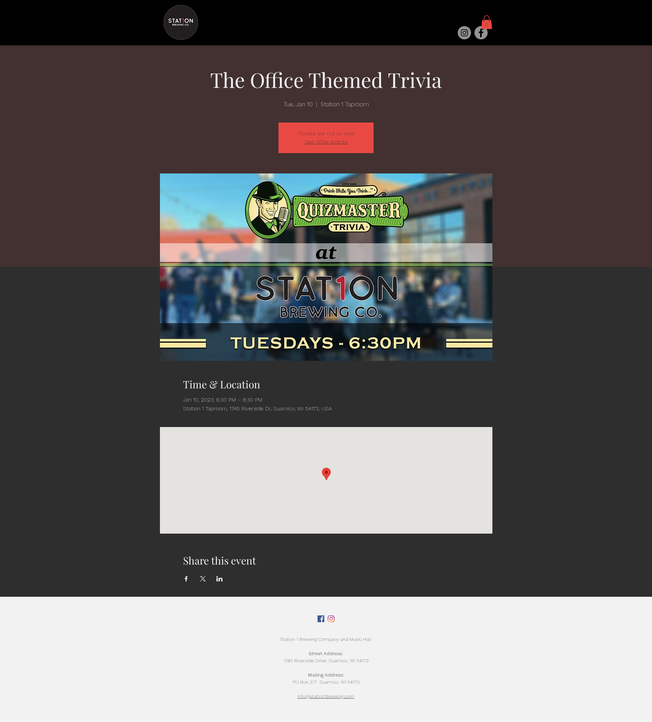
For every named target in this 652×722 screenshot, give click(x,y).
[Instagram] (464, 32)
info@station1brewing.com (325, 696)
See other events (326, 141)
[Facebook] (481, 32)
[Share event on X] (203, 578)
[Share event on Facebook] (186, 578)
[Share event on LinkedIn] (219, 578)
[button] (486, 22)
